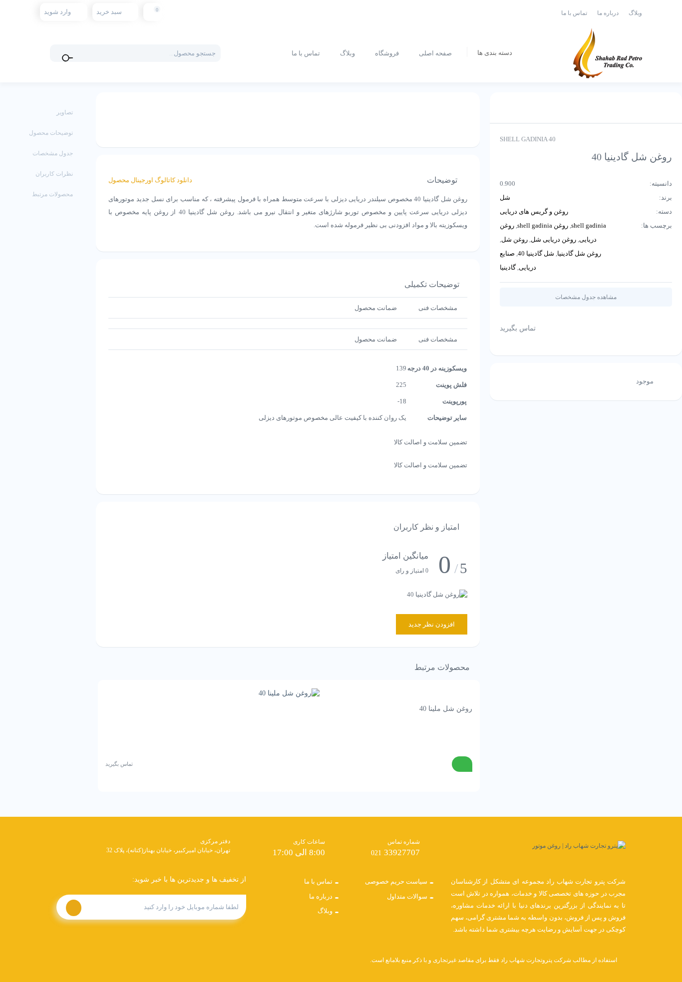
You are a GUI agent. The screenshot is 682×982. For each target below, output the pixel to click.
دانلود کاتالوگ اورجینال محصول (150, 180)
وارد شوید (57, 11)
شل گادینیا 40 (536, 253)
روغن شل (514, 239)
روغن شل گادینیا (579, 253)
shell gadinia (588, 225)
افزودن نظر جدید (431, 624)
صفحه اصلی (435, 53)
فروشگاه (387, 53)
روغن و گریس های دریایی (534, 211)
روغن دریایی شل (553, 239)
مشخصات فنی (437, 308)
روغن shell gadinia (542, 225)
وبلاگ (635, 12)
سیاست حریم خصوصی (396, 881)
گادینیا (508, 267)
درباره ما (608, 12)
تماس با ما (574, 12)
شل (505, 197)
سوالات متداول (407, 896)
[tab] (437, 308)
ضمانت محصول (375, 308)
